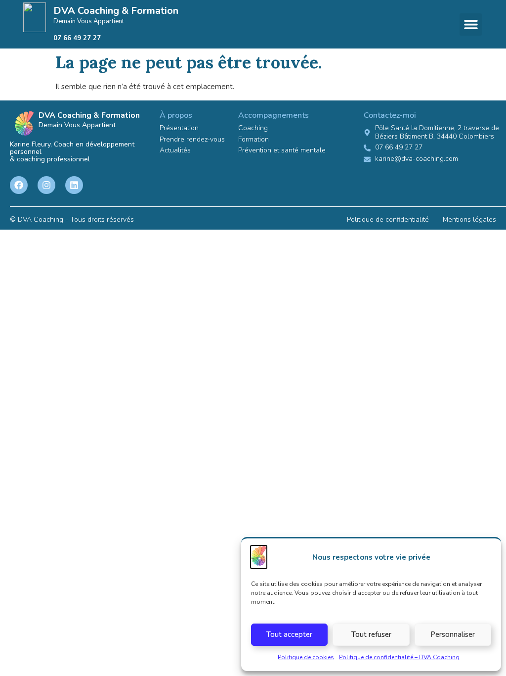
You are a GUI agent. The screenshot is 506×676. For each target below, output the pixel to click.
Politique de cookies (306, 657)
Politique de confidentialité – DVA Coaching (399, 657)
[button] (471, 24)
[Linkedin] (74, 185)
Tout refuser (371, 634)
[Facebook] (19, 185)
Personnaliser (452, 634)
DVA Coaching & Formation (115, 10)
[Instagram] (46, 185)
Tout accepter (289, 634)
